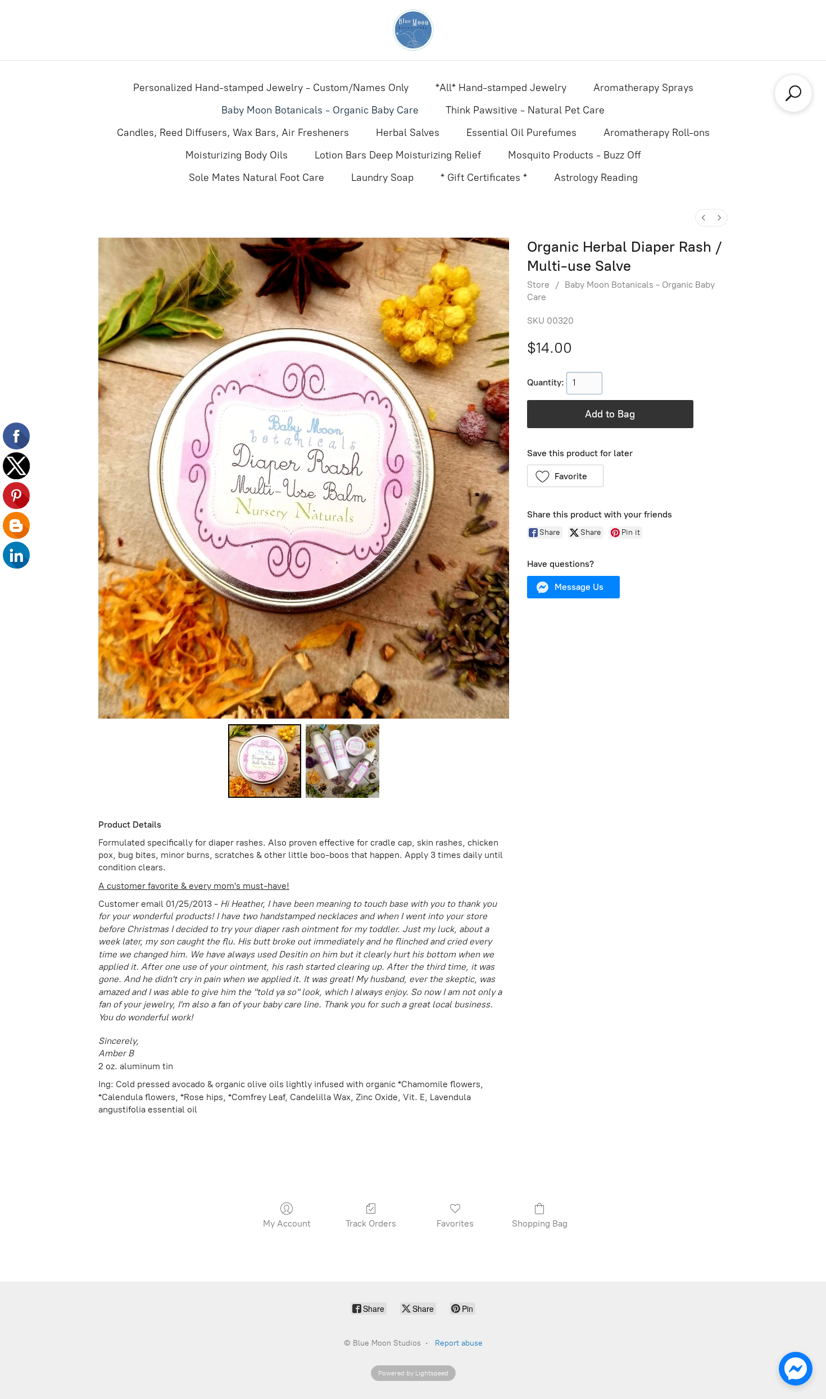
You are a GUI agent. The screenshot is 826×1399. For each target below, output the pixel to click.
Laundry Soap (382, 177)
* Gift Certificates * (484, 177)
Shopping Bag (540, 1223)
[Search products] (793, 93)
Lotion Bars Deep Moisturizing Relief (398, 155)
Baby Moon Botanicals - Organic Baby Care (320, 110)
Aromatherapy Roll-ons (656, 132)
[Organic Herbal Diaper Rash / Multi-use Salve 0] (264, 760)
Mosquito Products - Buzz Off (574, 155)
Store (538, 284)
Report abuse (459, 1343)
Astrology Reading (596, 177)
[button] (565, 476)
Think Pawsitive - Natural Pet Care (525, 110)
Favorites (455, 1223)
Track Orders (371, 1223)
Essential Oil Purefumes (521, 132)
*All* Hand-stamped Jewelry (500, 87)
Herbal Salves (407, 132)
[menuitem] (703, 218)
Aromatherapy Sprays (643, 87)
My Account (287, 1223)
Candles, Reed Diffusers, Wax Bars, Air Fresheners (233, 132)
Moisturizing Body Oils (236, 155)
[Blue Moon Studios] (413, 30)
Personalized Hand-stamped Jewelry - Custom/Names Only (271, 87)
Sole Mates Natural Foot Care (256, 177)
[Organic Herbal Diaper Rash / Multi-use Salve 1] (342, 760)
